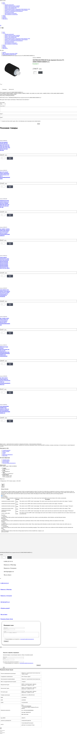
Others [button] (2, 528)
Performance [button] (3, 518)
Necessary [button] (3, 494)
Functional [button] (3, 515)
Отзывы (4, 452)
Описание (4, 89)
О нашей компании (6, 450)
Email (1, 117)
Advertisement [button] (4, 525)
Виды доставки (5, 461)
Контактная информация (7, 454)
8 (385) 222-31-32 (8, 561)
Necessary (5, 495)
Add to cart (40, 72)
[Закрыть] (0, 578)
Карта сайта (4, 455)
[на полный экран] (2, 732)
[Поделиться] (1, 732)
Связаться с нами (7, 29)
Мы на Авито (7, 575)
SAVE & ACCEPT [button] (5, 531)
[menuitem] (3, 2)
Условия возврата (6, 460)
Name (1, 113)
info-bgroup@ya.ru (9, 571)
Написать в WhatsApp (10, 564)
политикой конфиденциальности (27, 639)
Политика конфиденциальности (9, 463)
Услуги (3, 453)
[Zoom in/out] (4, 730)
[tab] (4, 89)
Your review (2, 105)
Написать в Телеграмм (10, 568)
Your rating (2, 102)
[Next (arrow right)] (1, 731)
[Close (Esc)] (0, 730)
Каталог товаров (5, 451)
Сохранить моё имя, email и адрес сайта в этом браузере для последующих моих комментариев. (21, 121)
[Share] (1, 730)
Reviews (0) (11, 89)
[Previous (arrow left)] (0, 731)
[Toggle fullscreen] (2, 730)
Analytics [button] (3, 521)
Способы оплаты (5, 459)
